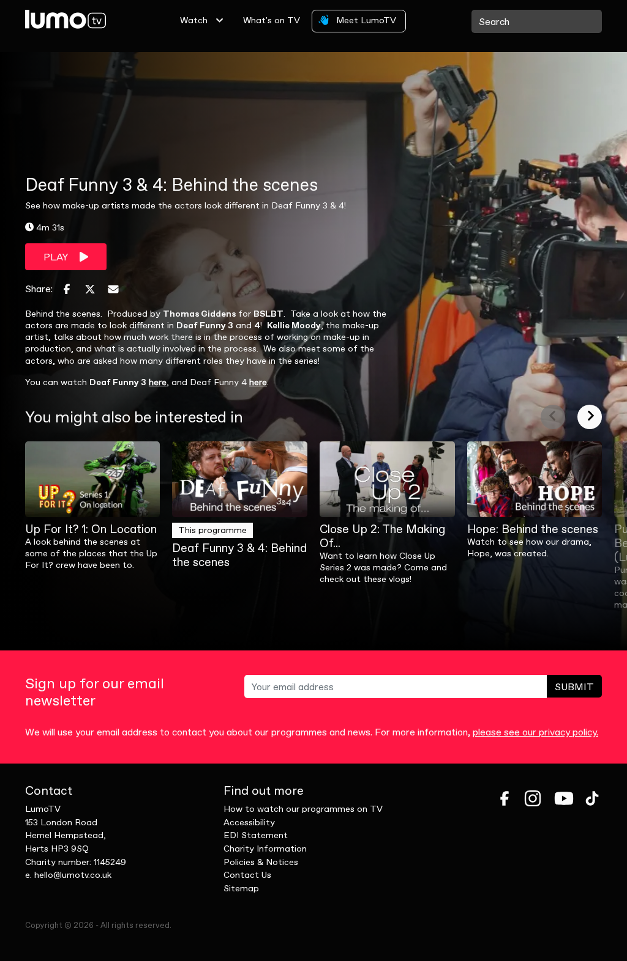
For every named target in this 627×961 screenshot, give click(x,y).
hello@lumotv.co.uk (72, 875)
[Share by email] (113, 289)
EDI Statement (255, 835)
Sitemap (241, 888)
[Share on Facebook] (67, 289)
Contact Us (247, 875)
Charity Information (265, 848)
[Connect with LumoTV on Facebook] (504, 798)
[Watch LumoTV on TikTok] (592, 798)
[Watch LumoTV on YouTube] (564, 798)
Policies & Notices (260, 862)
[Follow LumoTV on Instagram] (533, 798)
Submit (574, 686)
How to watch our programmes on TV (303, 809)
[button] (553, 417)
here (158, 382)
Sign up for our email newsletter (94, 692)
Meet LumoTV (365, 20)
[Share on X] (90, 289)
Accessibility (249, 822)
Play (56, 256)
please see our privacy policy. (535, 731)
